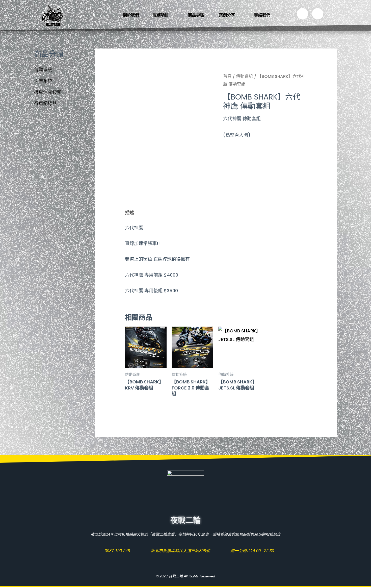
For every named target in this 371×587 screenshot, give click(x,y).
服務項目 (161, 15)
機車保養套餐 (47, 92)
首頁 (227, 76)
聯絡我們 (262, 15)
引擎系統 (43, 81)
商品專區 (196, 15)
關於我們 (131, 15)
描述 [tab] (129, 212)
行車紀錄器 (45, 103)
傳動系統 (43, 69)
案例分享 (227, 15)
